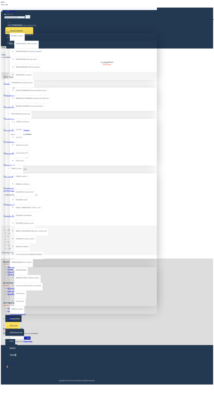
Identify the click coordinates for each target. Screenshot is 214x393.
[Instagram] (8, 362)
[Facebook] (8, 350)
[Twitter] (8, 356)
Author (3, 54)
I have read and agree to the (18, 341)
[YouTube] (8, 367)
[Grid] (3, 74)
